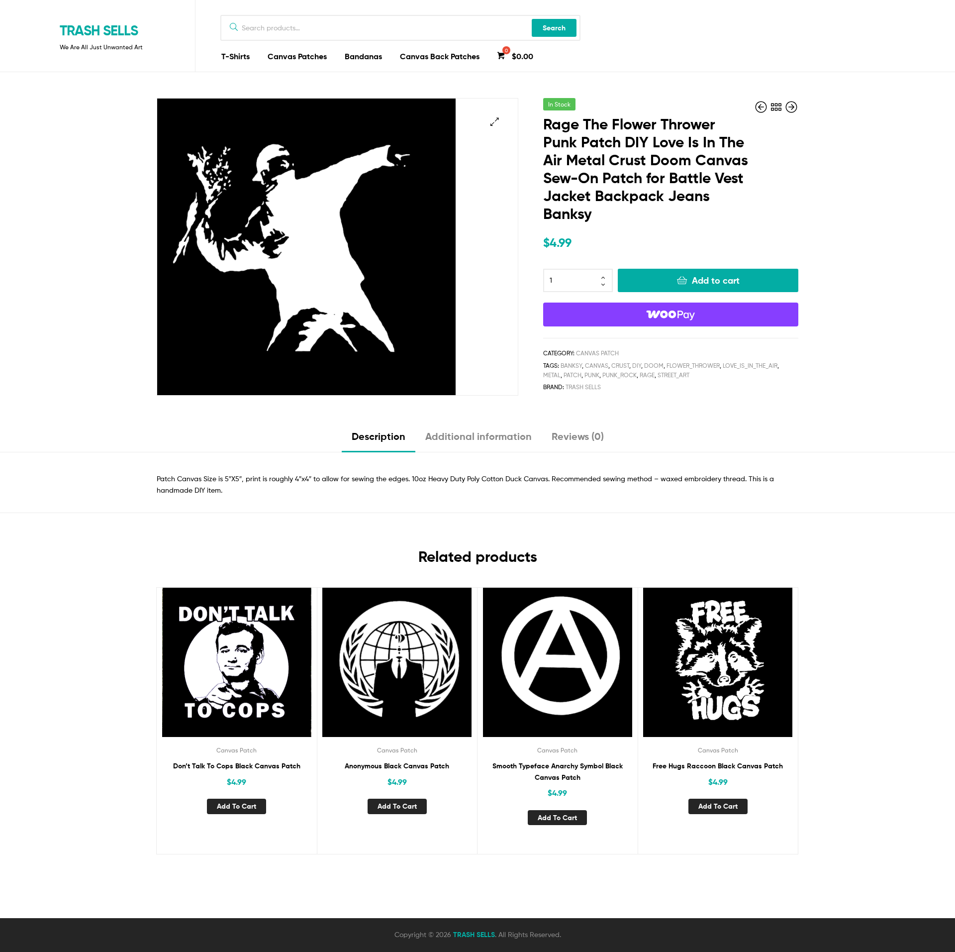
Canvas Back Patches (439, 56)
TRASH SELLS (99, 30)
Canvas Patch (597, 353)
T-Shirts (235, 56)
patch (572, 375)
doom (654, 365)
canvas (596, 365)
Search (554, 27)
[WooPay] (670, 314)
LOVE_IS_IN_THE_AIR (750, 365)
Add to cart (716, 280)
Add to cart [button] (236, 806)
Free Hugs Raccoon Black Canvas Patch (718, 765)
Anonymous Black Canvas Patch (397, 765)
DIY (636, 365)
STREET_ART (673, 375)
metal (552, 375)
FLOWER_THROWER (693, 365)
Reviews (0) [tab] (578, 436)
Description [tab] (378, 436)
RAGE (647, 375)
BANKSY (571, 365)
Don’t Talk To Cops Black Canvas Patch (236, 765)
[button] (494, 121)
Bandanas (363, 56)
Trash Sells (583, 387)
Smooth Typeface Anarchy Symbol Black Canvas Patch (557, 771)
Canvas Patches (297, 56)
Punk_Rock (619, 375)
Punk (591, 375)
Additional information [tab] (478, 436)
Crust (620, 365)
